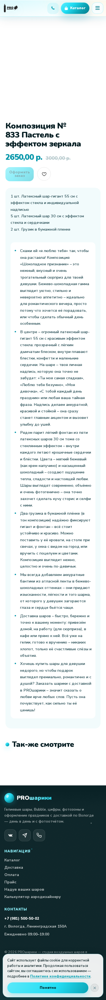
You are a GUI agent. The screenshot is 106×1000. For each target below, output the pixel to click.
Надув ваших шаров (24, 889)
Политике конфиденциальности (60, 976)
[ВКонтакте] (10, 835)
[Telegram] (25, 835)
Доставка (13, 867)
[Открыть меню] (97, 8)
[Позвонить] (39, 835)
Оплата (11, 874)
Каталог (12, 860)
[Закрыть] (95, 988)
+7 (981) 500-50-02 (21, 918)
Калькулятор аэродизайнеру (32, 896)
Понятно (48, 987)
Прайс (10, 882)
